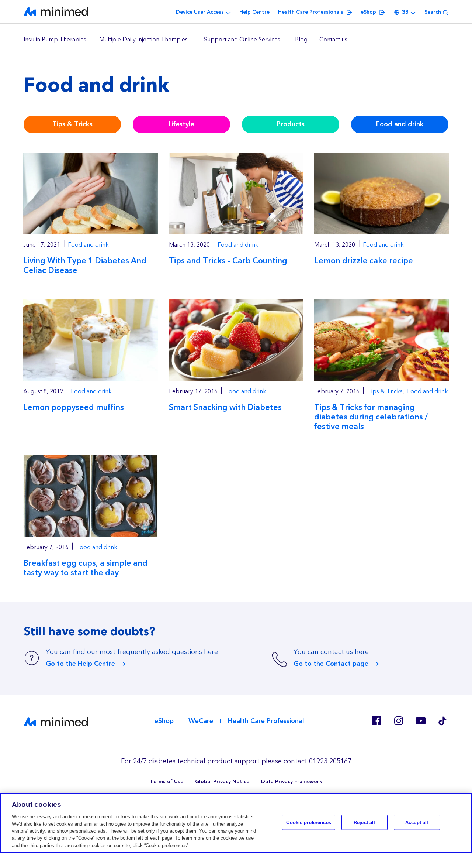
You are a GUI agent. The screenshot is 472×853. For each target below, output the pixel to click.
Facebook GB (376, 721)
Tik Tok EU (442, 721)
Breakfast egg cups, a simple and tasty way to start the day (85, 568)
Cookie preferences (308, 822)
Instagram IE (398, 721)
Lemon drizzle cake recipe (363, 261)
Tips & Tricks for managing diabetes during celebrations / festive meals (371, 417)
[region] (236, 40)
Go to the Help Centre (80, 664)
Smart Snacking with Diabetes (225, 407)
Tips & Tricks (72, 124)
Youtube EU (420, 721)
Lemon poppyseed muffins (73, 407)
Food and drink (400, 124)
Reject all (364, 822)
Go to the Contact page (331, 664)
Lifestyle (181, 124)
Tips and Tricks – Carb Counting (228, 261)
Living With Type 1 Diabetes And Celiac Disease (84, 265)
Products (291, 124)
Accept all (416, 822)
